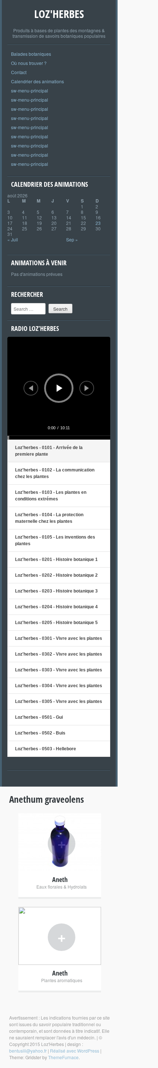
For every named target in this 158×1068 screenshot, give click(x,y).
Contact (18, 72)
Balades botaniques (31, 54)
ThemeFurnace (63, 1057)
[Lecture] (59, 388)
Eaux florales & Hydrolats (61, 886)
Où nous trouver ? (29, 63)
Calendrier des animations (37, 81)
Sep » (72, 239)
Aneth (60, 879)
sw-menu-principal (29, 90)
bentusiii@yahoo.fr (28, 1050)
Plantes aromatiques (61, 980)
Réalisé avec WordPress (74, 1050)
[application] (58, 388)
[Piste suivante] (87, 388)
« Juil (12, 239)
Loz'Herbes (59, 13)
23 (98, 223)
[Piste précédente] (31, 388)
